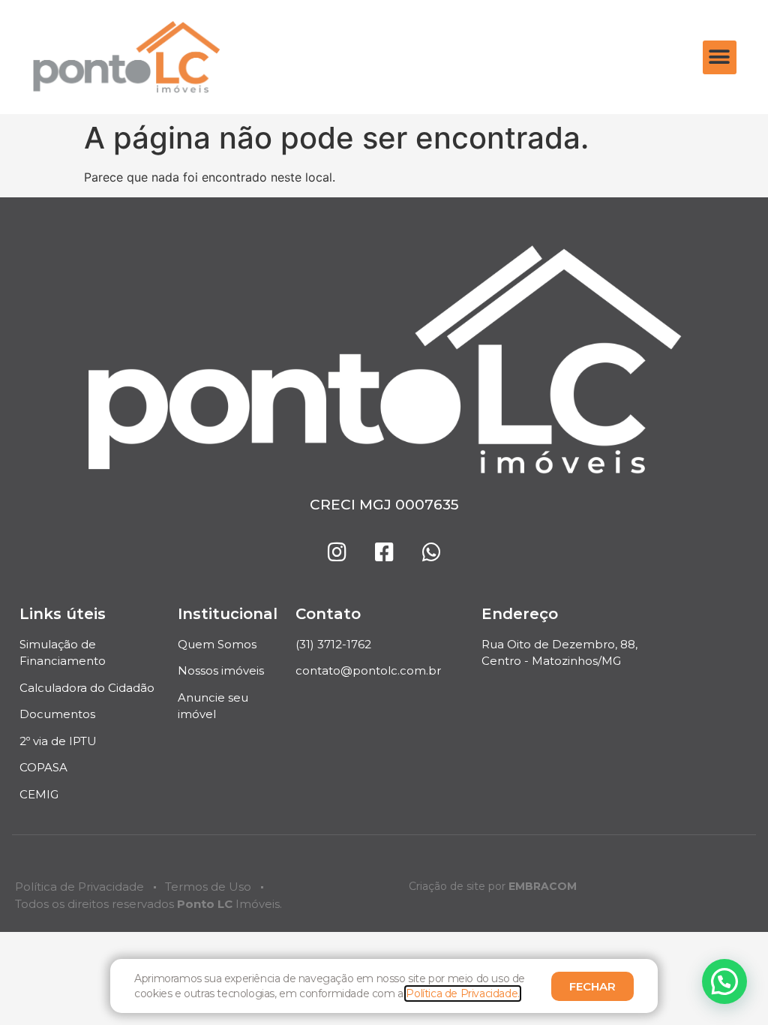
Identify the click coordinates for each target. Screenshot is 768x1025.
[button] (719, 57)
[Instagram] (336, 552)
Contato (328, 614)
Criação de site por (493, 886)
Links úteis (63, 614)
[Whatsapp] (431, 552)
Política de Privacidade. (462, 993)
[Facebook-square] (384, 552)
